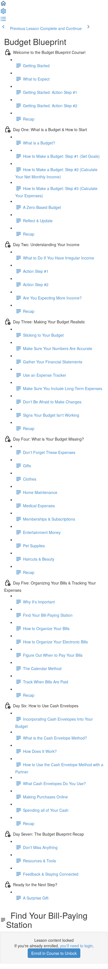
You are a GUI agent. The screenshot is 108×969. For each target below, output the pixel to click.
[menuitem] (3, 13)
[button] (3, 5)
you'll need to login (76, 945)
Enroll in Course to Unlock (54, 953)
